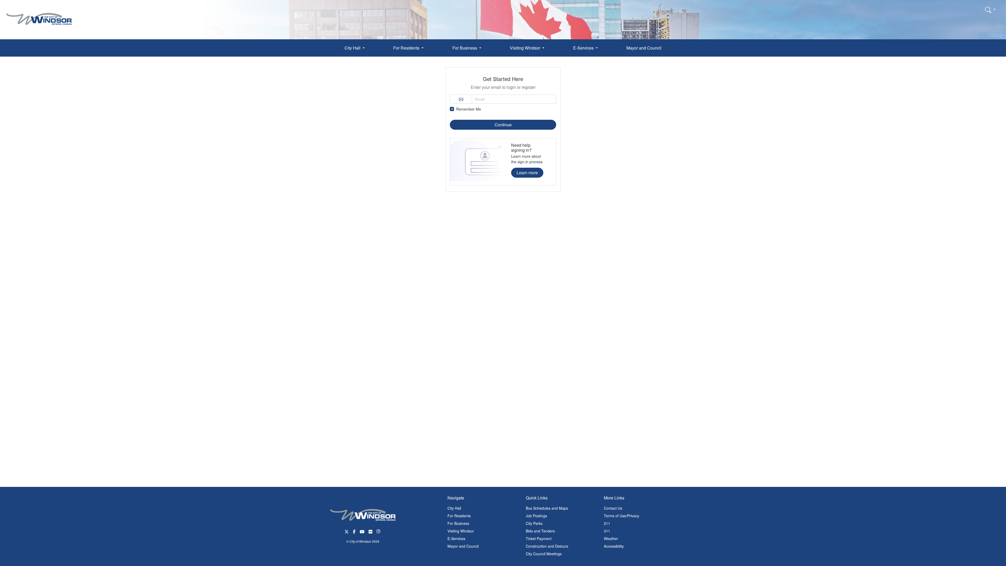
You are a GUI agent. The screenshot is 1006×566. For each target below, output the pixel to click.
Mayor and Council (643, 48)
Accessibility (614, 546)
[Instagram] (378, 531)
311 (607, 531)
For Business (458, 523)
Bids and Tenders (540, 531)
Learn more (527, 173)
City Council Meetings (544, 553)
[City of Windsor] (39, 15)
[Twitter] (347, 531)
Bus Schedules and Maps (547, 508)
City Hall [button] (353, 48)
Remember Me (468, 109)
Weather (611, 538)
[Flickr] (370, 531)
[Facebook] (354, 531)
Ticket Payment (538, 538)
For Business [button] (465, 48)
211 (607, 523)
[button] (990, 9)
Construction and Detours (547, 546)
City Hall (454, 508)
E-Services (456, 538)
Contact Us (613, 508)
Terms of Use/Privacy (621, 515)
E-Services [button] (584, 48)
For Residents (459, 515)
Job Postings (536, 515)
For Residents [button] (406, 48)
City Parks (534, 523)
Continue (503, 125)
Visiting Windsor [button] (525, 48)
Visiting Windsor (460, 531)
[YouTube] (362, 531)
